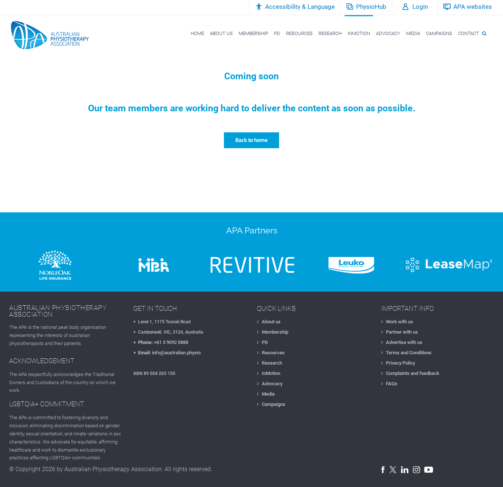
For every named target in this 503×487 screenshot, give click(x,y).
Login (420, 6)
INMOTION (359, 33)
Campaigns (273, 404)
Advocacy (272, 383)
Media (268, 394)
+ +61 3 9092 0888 (160, 342)
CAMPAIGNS (439, 33)
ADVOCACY (388, 33)
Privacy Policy (400, 363)
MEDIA (413, 33)
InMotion (271, 373)
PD (277, 33)
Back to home (251, 140)
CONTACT (468, 33)
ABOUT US (221, 33)
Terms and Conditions (409, 352)
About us (271, 321)
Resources (273, 352)
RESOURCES (299, 33)
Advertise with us (404, 342)
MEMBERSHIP (253, 33)
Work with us (399, 321)
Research (272, 363)
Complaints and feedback (412, 373)
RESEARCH (330, 33)
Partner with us (402, 332)
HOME (197, 33)
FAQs (391, 383)
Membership (275, 332)
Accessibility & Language (300, 6)
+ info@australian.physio (167, 352)
